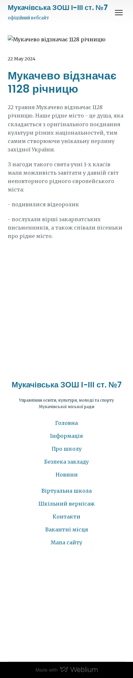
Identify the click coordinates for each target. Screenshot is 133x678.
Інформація (66, 436)
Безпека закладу (66, 461)
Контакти (66, 516)
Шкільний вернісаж (66, 503)
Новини (67, 474)
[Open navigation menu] (118, 12)
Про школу (67, 449)
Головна (66, 423)
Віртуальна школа (66, 491)
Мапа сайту (66, 542)
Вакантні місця (66, 529)
